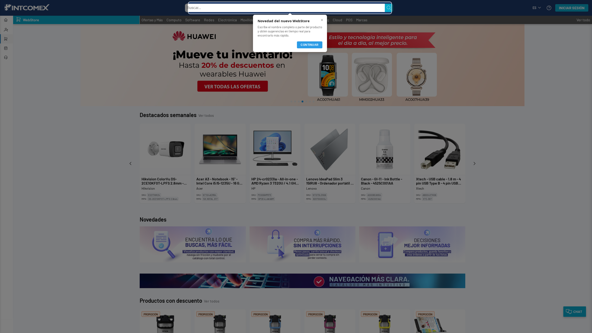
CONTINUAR (310, 44)
